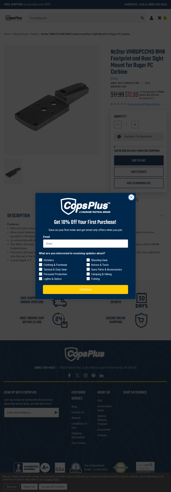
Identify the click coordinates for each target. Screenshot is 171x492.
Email (46, 236)
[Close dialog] (131, 197)
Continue (85, 289)
